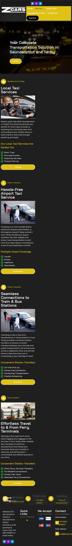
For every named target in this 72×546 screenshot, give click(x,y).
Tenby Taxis (51, 8)
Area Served (61, 496)
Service (38, 8)
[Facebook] (32, 3)
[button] (39, 8)
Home (30, 8)
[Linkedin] (40, 3)
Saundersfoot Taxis (36, 13)
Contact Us (53, 13)
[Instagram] (36, 3)
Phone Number (39, 496)
